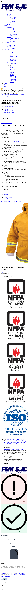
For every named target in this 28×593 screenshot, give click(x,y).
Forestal (12, 35)
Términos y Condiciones (19, 574)
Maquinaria (6, 83)
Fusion (14, 32)
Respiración (7, 49)
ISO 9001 (12, 21)
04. (9, 110)
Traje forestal (18, 96)
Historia (9, 14)
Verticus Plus (13, 79)
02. (8, 108)
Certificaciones (10, 15)
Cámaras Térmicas (11, 45)
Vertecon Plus (13, 77)
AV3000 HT (13, 58)
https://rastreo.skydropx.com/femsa (12, 455)
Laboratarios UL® (20, 573)
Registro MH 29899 (16, 201)
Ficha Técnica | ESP (5, 201)
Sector (14, 546)
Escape (8, 62)
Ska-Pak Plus (13, 63)
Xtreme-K (12, 69)
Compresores (10, 70)
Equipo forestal (10, 96)
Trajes (5, 25)
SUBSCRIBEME (14, 558)
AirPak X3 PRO (14, 56)
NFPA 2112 (13, 20)
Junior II (12, 72)
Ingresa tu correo (14, 543)
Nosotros (6, 13)
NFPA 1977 (13, 18)
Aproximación (13, 34)
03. (8, 109)
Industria (9, 37)
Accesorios (6, 42)
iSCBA (12, 52)
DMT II (12, 75)
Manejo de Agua (11, 48)
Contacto (6, 84)
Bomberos (9, 27)
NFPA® (3, 573)
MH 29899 (16, 141)
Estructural (12, 28)
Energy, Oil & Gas (14, 38)
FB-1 (11, 66)
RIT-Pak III (13, 61)
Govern (15, 31)
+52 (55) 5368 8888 (12, 443)
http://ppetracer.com (16, 457)
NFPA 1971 (13, 17)
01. (10, 106)
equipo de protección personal (12, 94)
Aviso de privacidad (5, 576)
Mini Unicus (13, 80)
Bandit (11, 68)
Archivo (9, 24)
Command (15, 30)
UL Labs (12, 23)
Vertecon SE (13, 76)
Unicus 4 (12, 82)
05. (9, 112)
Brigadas (12, 39)
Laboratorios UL (8, 197)
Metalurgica (13, 41)
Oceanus (12, 73)
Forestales (9, 46)
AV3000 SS (13, 59)
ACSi (11, 53)
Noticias (6, 86)
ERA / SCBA (10, 51)
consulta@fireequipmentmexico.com (16, 439)
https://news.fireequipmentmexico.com (13, 449)
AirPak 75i (12, 55)
